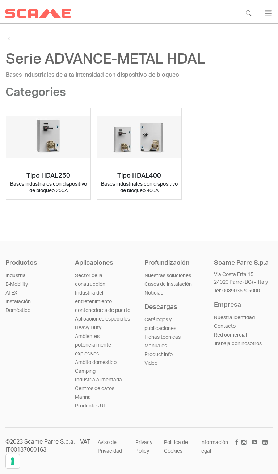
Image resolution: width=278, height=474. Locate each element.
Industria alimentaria (98, 379)
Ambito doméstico (96, 362)
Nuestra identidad (234, 317)
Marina (83, 397)
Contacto (225, 326)
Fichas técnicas (162, 337)
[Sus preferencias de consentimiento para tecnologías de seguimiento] (13, 461)
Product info (158, 354)
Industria (15, 275)
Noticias (153, 293)
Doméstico (17, 310)
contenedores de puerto (102, 310)
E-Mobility (16, 284)
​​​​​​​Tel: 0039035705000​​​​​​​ (237, 290)
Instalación (18, 301)
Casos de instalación (168, 284)
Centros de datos (94, 388)
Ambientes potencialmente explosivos (93, 345)
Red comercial (230, 335)
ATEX (11, 293)
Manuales (155, 345)
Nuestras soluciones (167, 275)
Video (150, 363)
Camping (85, 371)
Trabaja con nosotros (238, 343)
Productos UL (90, 406)
